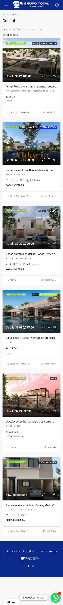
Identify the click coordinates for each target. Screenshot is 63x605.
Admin (13, 280)
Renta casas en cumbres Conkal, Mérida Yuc (32, 505)
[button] (56, 598)
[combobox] (29, 29)
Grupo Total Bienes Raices (21, 112)
